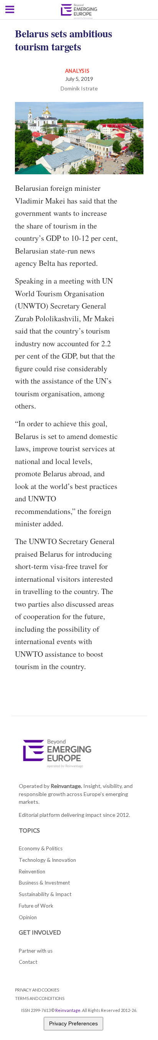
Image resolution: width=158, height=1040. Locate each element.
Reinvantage (68, 1010)
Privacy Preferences (73, 1023)
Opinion (28, 917)
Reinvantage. (66, 786)
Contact (28, 962)
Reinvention (32, 871)
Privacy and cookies (37, 989)
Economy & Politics (41, 848)
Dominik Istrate (79, 88)
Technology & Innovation (47, 860)
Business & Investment (44, 883)
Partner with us (36, 951)
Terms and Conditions (39, 998)
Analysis (77, 71)
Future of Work (36, 906)
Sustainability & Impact (45, 894)
